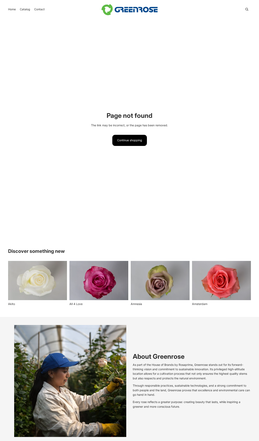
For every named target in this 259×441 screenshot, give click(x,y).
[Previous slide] (14, 280)
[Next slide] (61, 280)
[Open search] (246, 9)
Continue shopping (129, 140)
